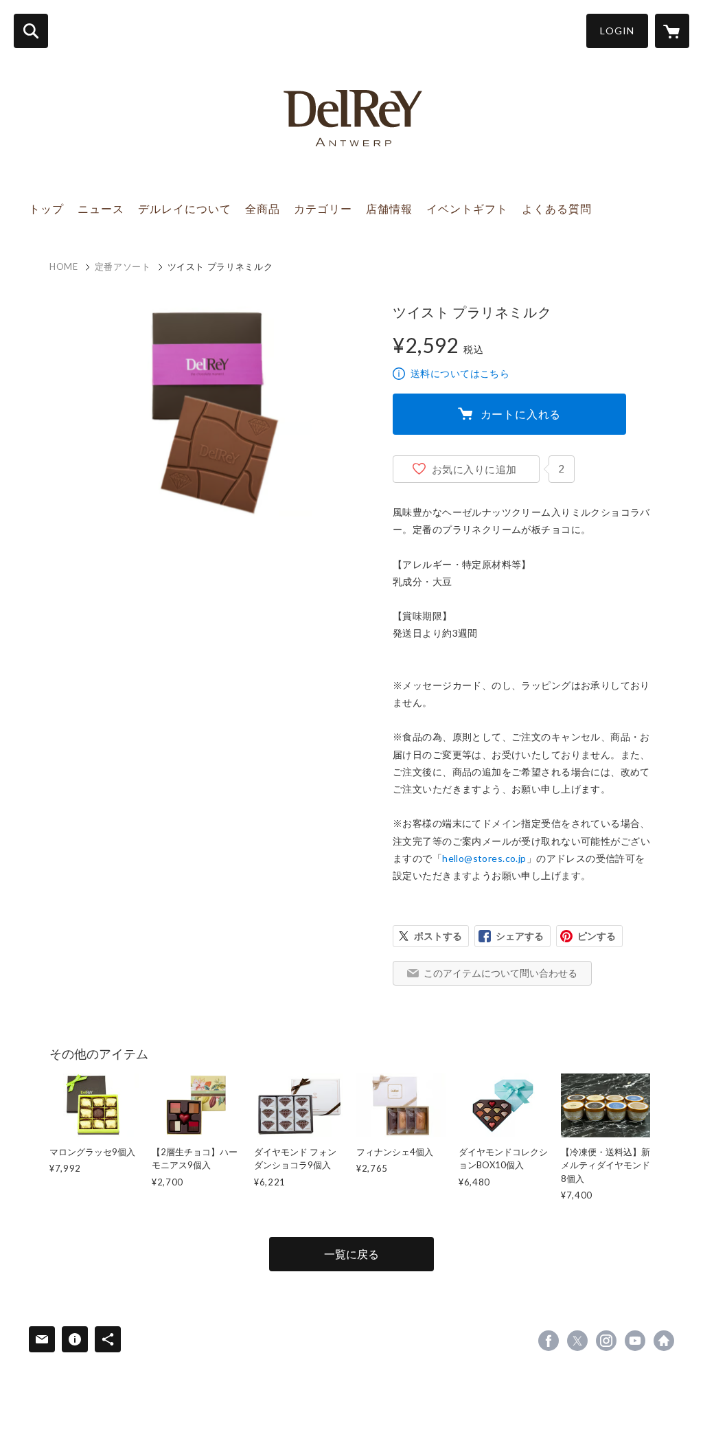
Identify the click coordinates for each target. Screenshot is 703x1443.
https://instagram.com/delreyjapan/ (606, 1340)
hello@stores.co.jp (484, 858)
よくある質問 (557, 208)
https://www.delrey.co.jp (664, 1340)
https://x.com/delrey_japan (577, 1340)
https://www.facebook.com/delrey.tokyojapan (548, 1340)
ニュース (101, 208)
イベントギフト (467, 208)
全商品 (262, 208)
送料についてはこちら (460, 373)
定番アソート (123, 266)
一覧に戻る (351, 1253)
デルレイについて (184, 208)
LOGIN (617, 30)
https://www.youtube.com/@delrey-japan (635, 1340)
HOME (63, 266)
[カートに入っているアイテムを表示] (672, 31)
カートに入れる (521, 413)
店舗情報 (389, 208)
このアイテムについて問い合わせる (500, 973)
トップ (46, 208)
